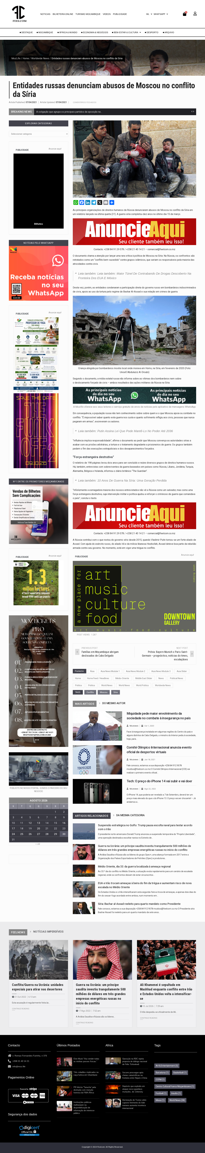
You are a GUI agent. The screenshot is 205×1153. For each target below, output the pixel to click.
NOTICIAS (45, 14)
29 (55, 834)
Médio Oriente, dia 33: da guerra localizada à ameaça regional (134, 866)
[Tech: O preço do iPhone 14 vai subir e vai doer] (97, 791)
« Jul (38, 844)
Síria (115, 692)
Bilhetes (38, 224)
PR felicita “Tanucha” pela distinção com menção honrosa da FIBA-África (85, 1090)
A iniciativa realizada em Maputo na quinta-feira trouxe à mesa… (69, 111)
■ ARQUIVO (168, 32)
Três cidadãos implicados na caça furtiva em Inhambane (86, 1073)
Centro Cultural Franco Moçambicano (175, 1086)
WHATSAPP (159, 14)
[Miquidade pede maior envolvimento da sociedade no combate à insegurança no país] (97, 726)
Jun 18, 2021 (149, 759)
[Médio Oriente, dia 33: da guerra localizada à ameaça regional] (84, 871)
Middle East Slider (143, 678)
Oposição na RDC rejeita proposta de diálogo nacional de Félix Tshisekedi (134, 1061)
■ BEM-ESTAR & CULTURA (125, 32)
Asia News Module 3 (160, 671)
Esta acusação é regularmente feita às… (31, 1003)
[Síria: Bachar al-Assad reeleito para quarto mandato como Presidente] (84, 908)
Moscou (103, 692)
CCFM (160, 1079)
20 (38, 828)
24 (13, 834)
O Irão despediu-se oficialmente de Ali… (158, 1012)
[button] (149, 14)
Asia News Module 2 (135, 671)
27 (38, 834)
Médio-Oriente (122, 678)
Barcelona (162, 1072)
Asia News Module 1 (110, 671)
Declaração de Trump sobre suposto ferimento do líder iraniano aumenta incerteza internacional (134, 1104)
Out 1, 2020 (149, 726)
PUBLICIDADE (120, 14)
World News (106, 685)
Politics (78, 685)
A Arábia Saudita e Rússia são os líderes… (95, 1016)
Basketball (180, 1072)
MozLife (15, 58)
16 (63, 822)
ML (147, 14)
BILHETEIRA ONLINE (63, 14)
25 (21, 834)
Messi (160, 1100)
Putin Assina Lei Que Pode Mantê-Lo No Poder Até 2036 (135, 431)
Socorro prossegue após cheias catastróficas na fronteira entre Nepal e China (134, 1075)
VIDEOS (107, 14)
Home (26, 58)
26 (30, 834)
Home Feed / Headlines (98, 678)
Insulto (176, 1093)
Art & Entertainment (167, 1066)
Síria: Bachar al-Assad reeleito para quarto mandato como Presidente (139, 903)
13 (38, 822)
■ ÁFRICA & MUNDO (67, 32)
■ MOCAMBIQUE (45, 32)
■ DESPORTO (152, 32)
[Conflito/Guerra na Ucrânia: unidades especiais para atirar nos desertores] (38, 959)
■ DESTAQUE (26, 32)
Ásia (92, 671)
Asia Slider (182, 671)
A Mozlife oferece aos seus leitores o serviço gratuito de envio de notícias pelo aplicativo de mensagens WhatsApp (134, 406)
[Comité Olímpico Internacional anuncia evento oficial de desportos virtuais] (97, 760)
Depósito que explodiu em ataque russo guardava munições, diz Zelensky (133, 1089)
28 (46, 834)
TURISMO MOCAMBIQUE (87, 14)
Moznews (134, 726)
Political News (176, 678)
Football (161, 1093)
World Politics (142, 685)
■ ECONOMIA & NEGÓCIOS (94, 32)
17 (13, 828)
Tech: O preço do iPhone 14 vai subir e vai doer (159, 781)
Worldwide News (40, 58)
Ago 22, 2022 (150, 789)
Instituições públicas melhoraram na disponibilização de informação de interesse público (84, 1107)
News (161, 678)
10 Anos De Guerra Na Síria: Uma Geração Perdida (132, 480)
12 (30, 822)
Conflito (90, 692)
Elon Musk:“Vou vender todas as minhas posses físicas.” (86, 1060)
